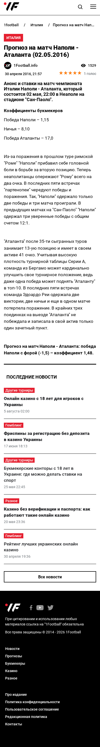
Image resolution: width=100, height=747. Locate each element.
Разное (11, 501)
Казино (11, 671)
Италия (13, 38)
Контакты (13, 724)
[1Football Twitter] (50, 608)
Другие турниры (19, 390)
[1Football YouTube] (40, 608)
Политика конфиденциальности (32, 702)
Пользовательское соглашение (32, 709)
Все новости (50, 577)
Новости (12, 649)
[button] (80, 8)
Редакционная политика (26, 717)
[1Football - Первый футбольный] (11, 6)
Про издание (16, 694)
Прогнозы (13, 656)
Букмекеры (15, 663)
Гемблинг (13, 425)
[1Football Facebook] (31, 608)
